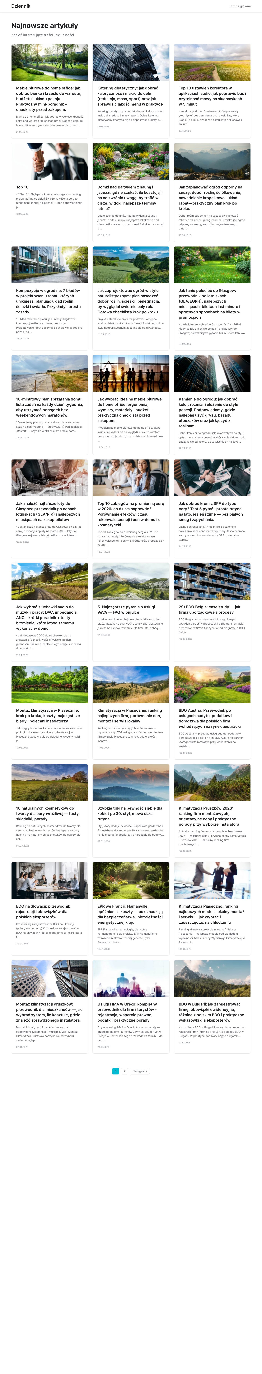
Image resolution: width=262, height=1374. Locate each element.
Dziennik (20, 6)
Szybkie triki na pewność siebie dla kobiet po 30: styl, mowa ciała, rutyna (129, 813)
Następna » (140, 1071)
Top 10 (22, 187)
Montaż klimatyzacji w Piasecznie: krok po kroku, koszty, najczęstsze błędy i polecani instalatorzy (48, 715)
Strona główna (240, 6)
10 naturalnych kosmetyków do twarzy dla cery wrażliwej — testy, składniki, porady (48, 813)
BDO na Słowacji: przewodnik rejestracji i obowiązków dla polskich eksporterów (43, 911)
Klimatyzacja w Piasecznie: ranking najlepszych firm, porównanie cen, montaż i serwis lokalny (129, 715)
